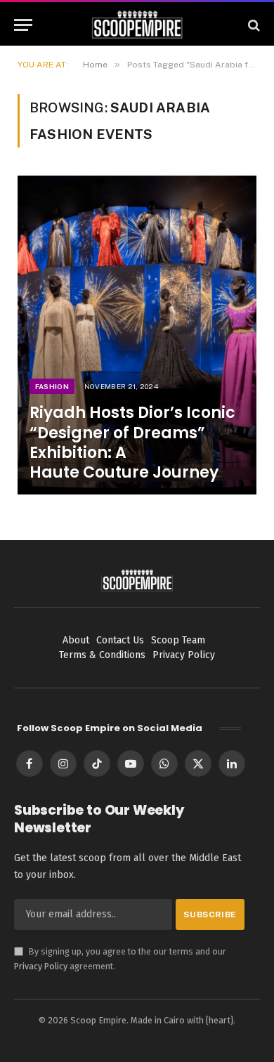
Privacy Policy (40, 966)
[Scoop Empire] (137, 25)
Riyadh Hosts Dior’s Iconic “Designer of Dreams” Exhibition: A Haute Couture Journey (132, 442)
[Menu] (23, 25)
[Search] (252, 25)
